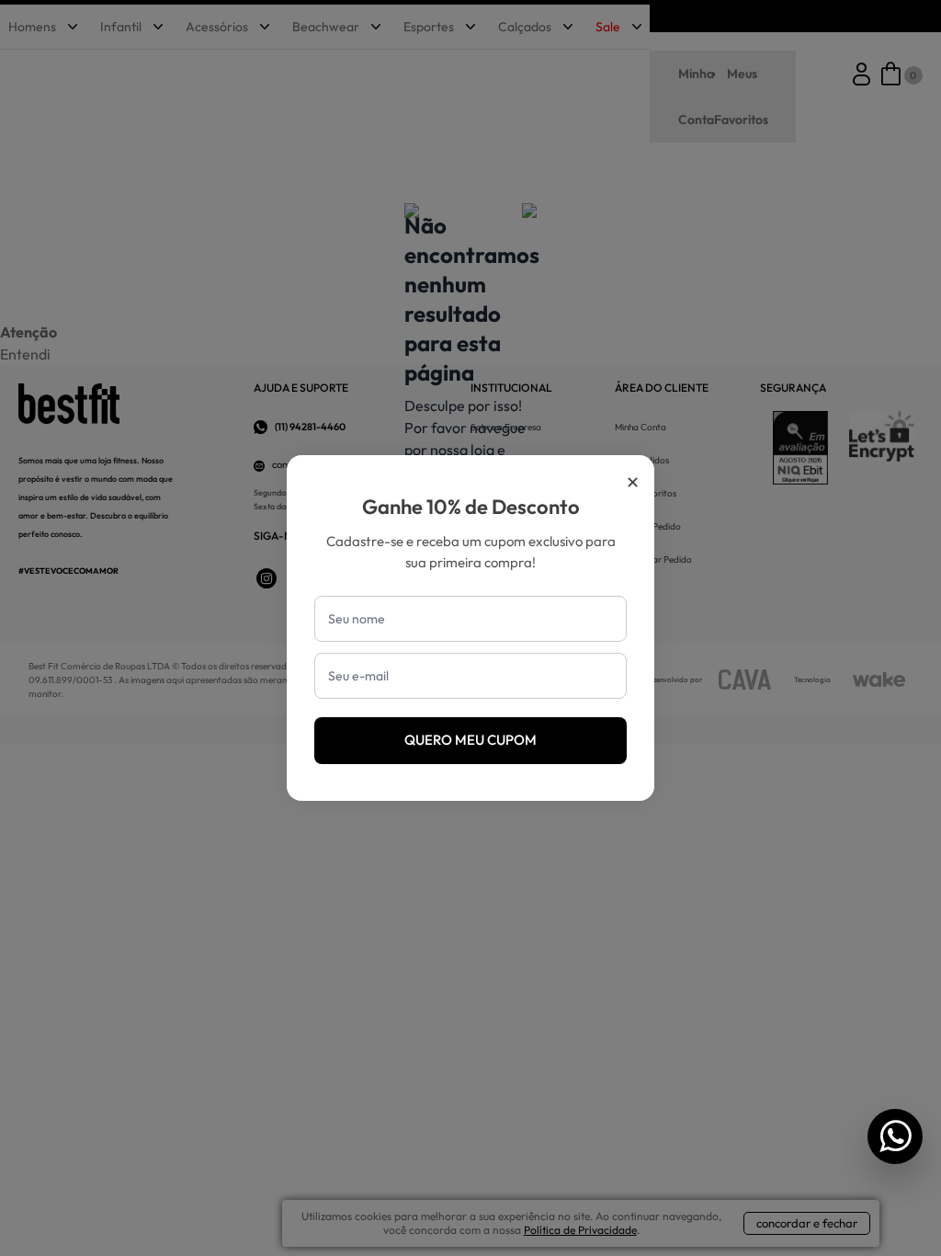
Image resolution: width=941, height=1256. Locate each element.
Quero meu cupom (470, 739)
